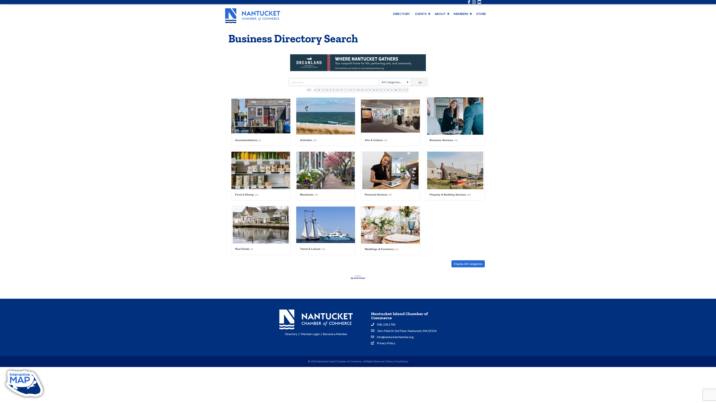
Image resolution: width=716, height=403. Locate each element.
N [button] (362, 90)
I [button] (344, 90)
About (440, 13)
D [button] (327, 90)
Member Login (310, 334)
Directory (401, 13)
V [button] (391, 90)
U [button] (388, 90)
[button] (468, 263)
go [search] (420, 82)
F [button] (333, 90)
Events (421, 13)
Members (461, 13)
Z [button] (407, 90)
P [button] (369, 90)
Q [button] (373, 90)
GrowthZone (401, 361)
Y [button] (403, 90)
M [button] (358, 90)
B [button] (319, 90)
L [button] (354, 90)
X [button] (400, 90)
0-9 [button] (308, 90)
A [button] (315, 90)
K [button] (351, 90)
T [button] (384, 90)
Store (481, 13)
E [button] (330, 90)
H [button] (341, 90)
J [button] (347, 90)
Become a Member (335, 334)
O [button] (366, 90)
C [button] (323, 90)
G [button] (337, 90)
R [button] (377, 90)
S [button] (380, 90)
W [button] (396, 90)
